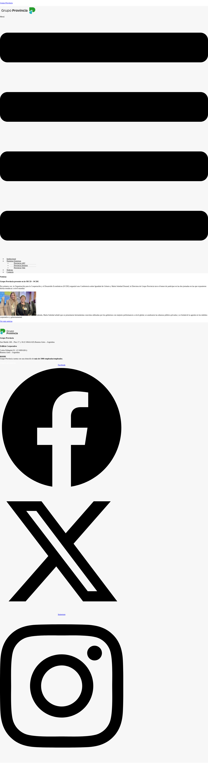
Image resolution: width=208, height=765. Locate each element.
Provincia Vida (19, 268)
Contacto (10, 272)
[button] (104, 136)
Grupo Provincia (6, 3)
